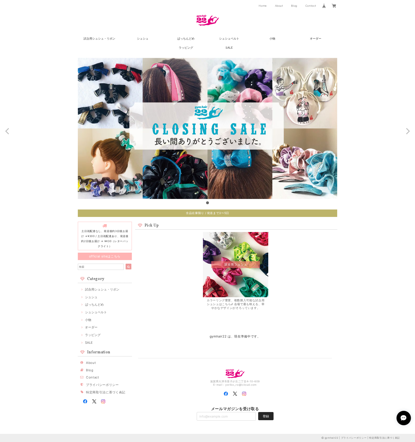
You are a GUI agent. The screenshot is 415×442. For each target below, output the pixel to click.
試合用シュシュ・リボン (99, 38)
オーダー (315, 38)
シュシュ (142, 38)
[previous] (7, 131)
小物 (272, 38)
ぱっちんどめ (186, 38)
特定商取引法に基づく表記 (105, 392)
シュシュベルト (229, 38)
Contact (310, 5)
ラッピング (186, 47)
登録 (266, 416)
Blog (294, 5)
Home (263, 5)
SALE (229, 47)
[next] (407, 131)
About (279, 5)
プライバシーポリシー (102, 385)
